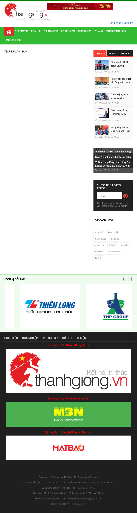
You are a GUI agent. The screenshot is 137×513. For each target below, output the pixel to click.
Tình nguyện (50, 338)
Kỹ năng (98, 31)
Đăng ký (128, 22)
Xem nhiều (126, 53)
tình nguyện (100, 238)
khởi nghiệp (113, 232)
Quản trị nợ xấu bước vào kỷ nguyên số (119, 98)
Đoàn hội (36, 31)
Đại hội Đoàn (114, 251)
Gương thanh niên (116, 31)
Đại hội (98, 258)
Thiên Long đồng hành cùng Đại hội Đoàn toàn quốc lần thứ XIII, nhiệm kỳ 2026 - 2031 (112, 166)
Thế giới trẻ (21, 31)
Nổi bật (113, 53)
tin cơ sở (115, 238)
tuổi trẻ (112, 245)
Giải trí (67, 338)
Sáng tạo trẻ (13, 40)
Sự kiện (81, 338)
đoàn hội (99, 232)
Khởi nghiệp (84, 31)
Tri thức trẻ (51, 31)
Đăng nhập (115, 22)
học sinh (99, 251)
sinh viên (125, 245)
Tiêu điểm (100, 53)
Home (9, 31)
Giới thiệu (11, 338)
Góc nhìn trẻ (68, 31)
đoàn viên (100, 245)
